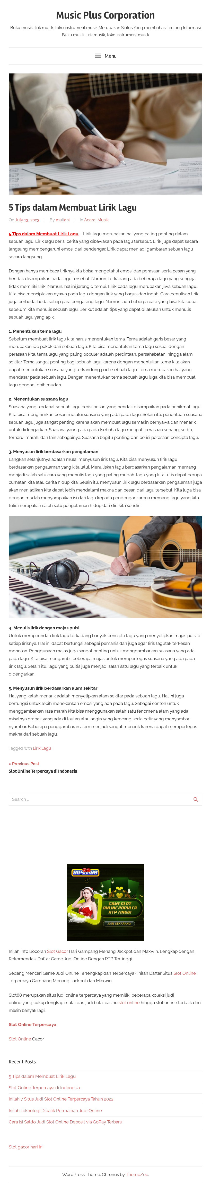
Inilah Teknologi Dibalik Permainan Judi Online (55, 1110)
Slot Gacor (57, 951)
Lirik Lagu (42, 748)
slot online (129, 1002)
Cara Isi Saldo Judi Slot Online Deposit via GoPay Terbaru (65, 1121)
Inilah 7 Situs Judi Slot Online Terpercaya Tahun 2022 (61, 1099)
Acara (89, 220)
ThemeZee (137, 1174)
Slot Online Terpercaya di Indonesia (44, 1087)
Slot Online (184, 973)
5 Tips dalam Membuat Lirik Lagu (42, 1076)
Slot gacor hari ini (26, 1146)
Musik (103, 220)
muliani (62, 220)
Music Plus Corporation (105, 15)
